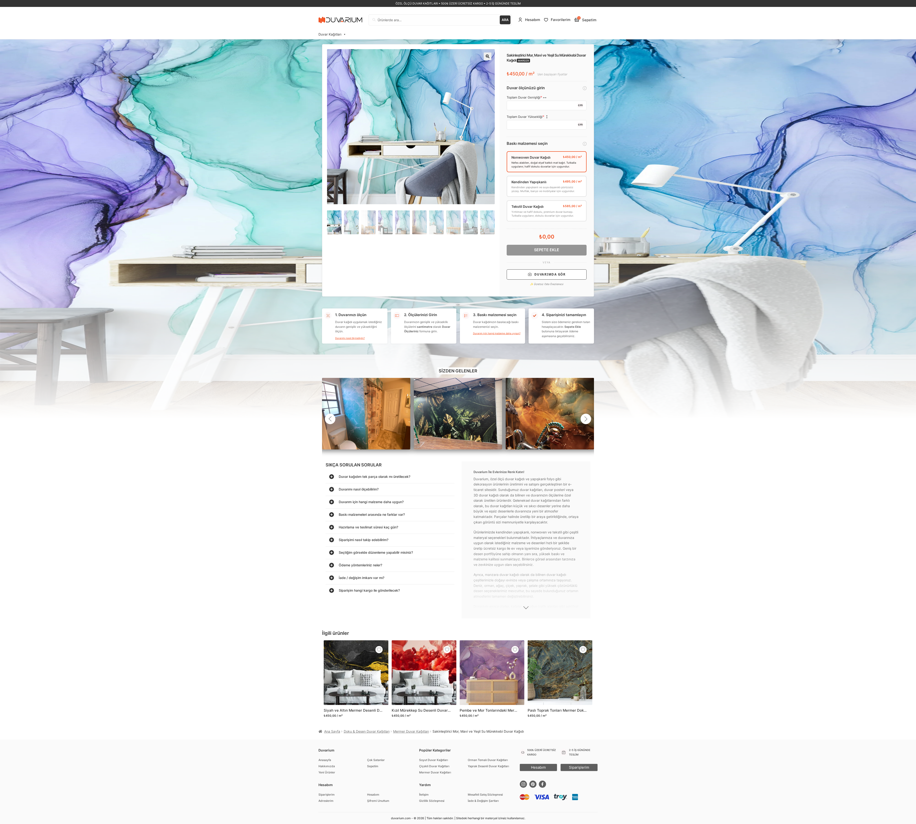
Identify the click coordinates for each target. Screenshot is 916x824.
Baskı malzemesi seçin (527, 143)
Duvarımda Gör (550, 274)
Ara (505, 20)
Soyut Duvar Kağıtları (433, 760)
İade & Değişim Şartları (483, 801)
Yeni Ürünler (326, 772)
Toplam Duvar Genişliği (523, 97)
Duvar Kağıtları (329, 34)
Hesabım (373, 794)
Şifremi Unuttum (378, 801)
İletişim (424, 794)
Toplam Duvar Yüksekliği (524, 117)
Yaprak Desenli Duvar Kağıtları (488, 766)
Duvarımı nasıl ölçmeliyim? (350, 338)
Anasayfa (324, 760)
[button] (487, 56)
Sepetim (372, 766)
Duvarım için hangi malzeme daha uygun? (496, 333)
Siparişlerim (326, 794)
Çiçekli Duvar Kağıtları (434, 766)
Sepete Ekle (546, 249)
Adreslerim (325, 801)
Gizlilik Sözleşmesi (431, 801)
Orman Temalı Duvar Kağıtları (488, 760)
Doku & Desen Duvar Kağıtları (367, 731)
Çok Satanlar (376, 760)
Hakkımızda (326, 766)
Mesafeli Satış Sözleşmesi (485, 794)
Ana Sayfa (332, 731)
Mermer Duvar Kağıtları (411, 731)
